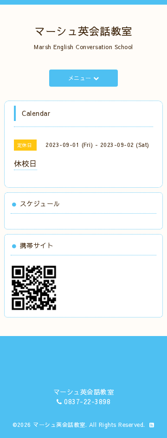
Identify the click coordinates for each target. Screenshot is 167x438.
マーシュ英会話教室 (83, 31)
